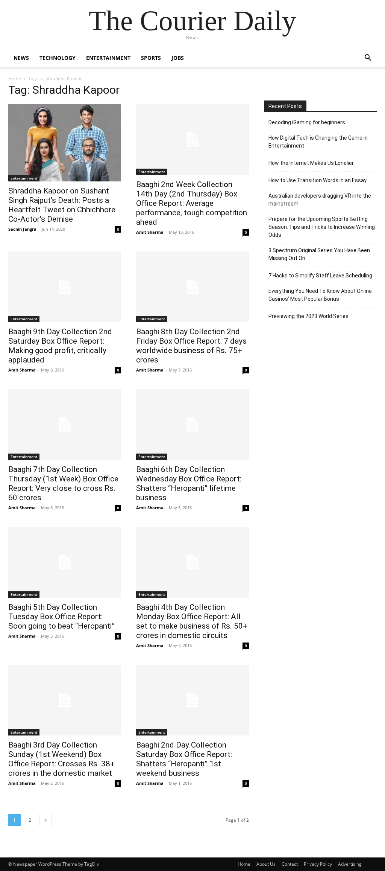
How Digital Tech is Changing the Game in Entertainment (318, 142)
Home (14, 78)
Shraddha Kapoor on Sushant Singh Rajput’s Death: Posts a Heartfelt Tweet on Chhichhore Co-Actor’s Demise (61, 205)
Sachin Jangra (22, 229)
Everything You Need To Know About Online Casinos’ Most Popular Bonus (320, 295)
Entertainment (108, 57)
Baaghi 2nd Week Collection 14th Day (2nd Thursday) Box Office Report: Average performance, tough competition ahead (191, 203)
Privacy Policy (318, 864)
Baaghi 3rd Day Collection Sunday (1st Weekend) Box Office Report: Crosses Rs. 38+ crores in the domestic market (61, 759)
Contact (290, 864)
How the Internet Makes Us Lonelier (311, 163)
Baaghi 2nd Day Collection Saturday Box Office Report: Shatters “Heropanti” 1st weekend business (184, 759)
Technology (57, 57)
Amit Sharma (150, 232)
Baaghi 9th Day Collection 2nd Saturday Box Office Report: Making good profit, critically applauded (60, 345)
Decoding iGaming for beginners (306, 122)
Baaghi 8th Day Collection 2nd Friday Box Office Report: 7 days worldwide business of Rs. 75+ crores (191, 345)
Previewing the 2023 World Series (308, 316)
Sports (151, 57)
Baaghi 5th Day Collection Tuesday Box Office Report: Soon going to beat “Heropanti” (61, 616)
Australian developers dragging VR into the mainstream (319, 200)
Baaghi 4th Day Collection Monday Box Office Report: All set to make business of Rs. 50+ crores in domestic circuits (191, 621)
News (21, 57)
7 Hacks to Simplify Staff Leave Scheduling (320, 276)
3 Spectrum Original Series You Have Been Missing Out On (319, 254)
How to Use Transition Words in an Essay (317, 180)
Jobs (177, 57)
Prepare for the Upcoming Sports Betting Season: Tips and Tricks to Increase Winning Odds (321, 227)
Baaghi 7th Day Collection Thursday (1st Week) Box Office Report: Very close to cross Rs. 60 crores (63, 483)
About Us (266, 864)
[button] (368, 58)
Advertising (350, 864)
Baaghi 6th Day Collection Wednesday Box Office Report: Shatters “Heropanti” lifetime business (188, 483)
